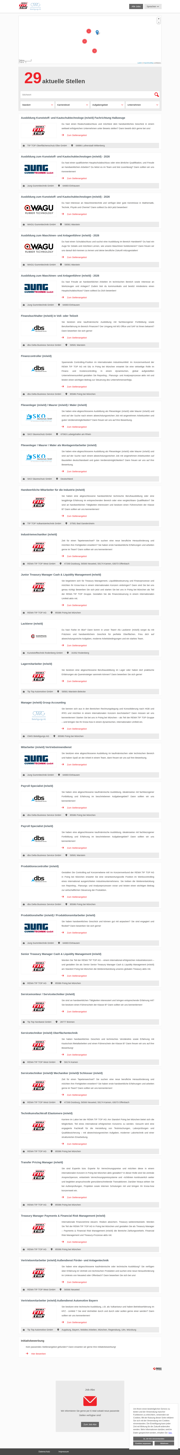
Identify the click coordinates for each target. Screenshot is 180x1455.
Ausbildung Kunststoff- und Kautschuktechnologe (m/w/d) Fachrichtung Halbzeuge (73, 117)
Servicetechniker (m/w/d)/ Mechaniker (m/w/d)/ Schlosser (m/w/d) (62, 1073)
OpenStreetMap (148, 63)
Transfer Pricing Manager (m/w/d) (42, 1162)
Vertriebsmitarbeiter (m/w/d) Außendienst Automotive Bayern (59, 1300)
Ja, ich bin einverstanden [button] (153, 1439)
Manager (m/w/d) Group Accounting (43, 702)
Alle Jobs (136, 6)
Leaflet (140, 63)
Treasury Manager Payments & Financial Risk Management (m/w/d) (63, 1215)
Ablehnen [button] (164, 1443)
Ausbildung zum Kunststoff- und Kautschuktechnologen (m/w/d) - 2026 (65, 156)
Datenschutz (44, 1451)
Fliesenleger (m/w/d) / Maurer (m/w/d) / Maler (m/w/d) (54, 405)
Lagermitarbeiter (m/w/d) (36, 663)
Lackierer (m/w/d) (32, 623)
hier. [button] (170, 1433)
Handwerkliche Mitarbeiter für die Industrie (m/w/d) (53, 489)
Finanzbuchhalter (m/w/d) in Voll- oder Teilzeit (49, 315)
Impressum (64, 1451)
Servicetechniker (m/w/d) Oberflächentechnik (49, 1032)
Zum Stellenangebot (76, 135)
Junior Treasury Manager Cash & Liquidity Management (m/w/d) (61, 574)
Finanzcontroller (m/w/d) (36, 356)
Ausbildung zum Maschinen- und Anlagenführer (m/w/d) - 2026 (60, 235)
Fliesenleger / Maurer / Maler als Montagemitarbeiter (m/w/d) (58, 445)
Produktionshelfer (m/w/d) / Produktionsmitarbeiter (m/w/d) (58, 915)
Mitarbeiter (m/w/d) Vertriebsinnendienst (46, 747)
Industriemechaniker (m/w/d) (39, 534)
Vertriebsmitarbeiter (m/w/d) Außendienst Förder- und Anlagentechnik (65, 1260)
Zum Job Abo (90, 1424)
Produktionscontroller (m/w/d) (40, 866)
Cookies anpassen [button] (143, 1443)
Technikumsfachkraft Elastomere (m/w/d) (46, 1113)
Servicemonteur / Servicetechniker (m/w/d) (48, 994)
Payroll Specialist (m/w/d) (37, 785)
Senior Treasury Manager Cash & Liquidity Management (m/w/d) (61, 954)
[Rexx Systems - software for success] (157, 1369)
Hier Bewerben (37, 1354)
